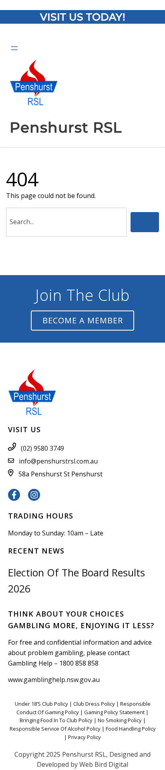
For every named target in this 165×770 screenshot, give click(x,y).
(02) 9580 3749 (42, 448)
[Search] (145, 222)
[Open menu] (14, 48)
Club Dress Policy (94, 703)
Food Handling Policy (131, 728)
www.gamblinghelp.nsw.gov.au (54, 679)
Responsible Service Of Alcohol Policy (55, 728)
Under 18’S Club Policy (41, 703)
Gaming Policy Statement (114, 712)
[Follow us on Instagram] (34, 495)
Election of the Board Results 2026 (76, 580)
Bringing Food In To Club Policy (56, 720)
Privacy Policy (84, 737)
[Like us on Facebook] (14, 495)
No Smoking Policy (120, 720)
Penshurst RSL (66, 127)
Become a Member (82, 320)
